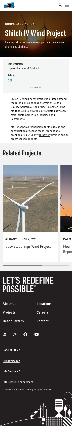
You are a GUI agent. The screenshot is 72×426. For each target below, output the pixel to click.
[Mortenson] (9, 5)
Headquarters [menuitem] (13, 321)
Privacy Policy (11, 360)
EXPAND (37, 87)
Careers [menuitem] (43, 312)
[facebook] (28, 334)
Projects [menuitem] (9, 312)
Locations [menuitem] (44, 303)
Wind (10, 79)
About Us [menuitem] (9, 303)
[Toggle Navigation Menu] (67, 5)
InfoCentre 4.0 (11, 371)
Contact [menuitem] (43, 321)
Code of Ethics (11, 350)
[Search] (60, 5)
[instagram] (18, 334)
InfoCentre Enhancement (18, 382)
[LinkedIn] (8, 334)
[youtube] (36, 334)
